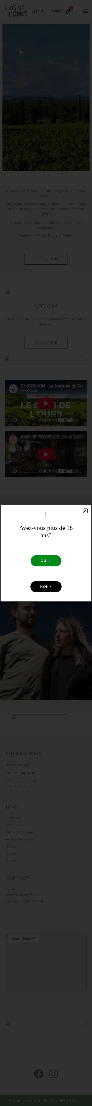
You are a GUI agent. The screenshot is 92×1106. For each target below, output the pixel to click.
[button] (85, 511)
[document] (46, 553)
